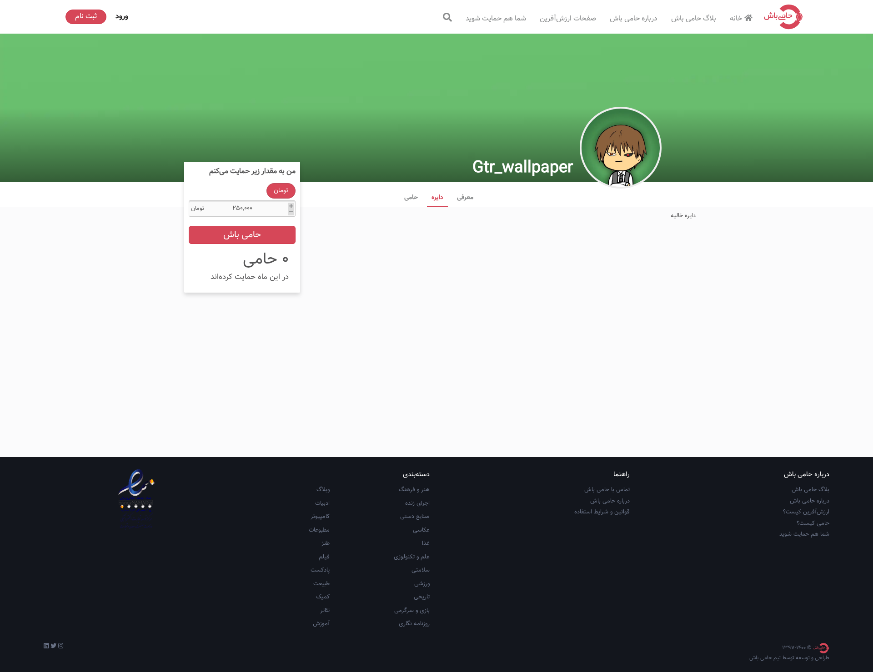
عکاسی (421, 530)
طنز (325, 543)
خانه (736, 19)
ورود (121, 16)
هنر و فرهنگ (414, 489)
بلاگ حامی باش (693, 19)
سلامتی (420, 570)
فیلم (324, 557)
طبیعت (321, 583)
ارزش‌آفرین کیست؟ (806, 512)
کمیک (323, 597)
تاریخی (422, 597)
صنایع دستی (415, 516)
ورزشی (422, 583)
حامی (411, 198)
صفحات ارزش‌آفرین (568, 19)
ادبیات (322, 503)
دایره (437, 198)
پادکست (320, 570)
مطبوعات (319, 530)
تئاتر (325, 610)
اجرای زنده (417, 503)
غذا (426, 543)
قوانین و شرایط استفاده (602, 512)
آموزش (321, 623)
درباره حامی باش (633, 19)
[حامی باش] (783, 16)
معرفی (465, 198)
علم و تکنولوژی (412, 557)
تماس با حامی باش (607, 489)
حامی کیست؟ (813, 523)
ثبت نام (86, 16)
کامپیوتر (320, 516)
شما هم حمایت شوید (496, 19)
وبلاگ (323, 489)
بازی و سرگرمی (412, 610)
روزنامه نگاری (414, 623)
